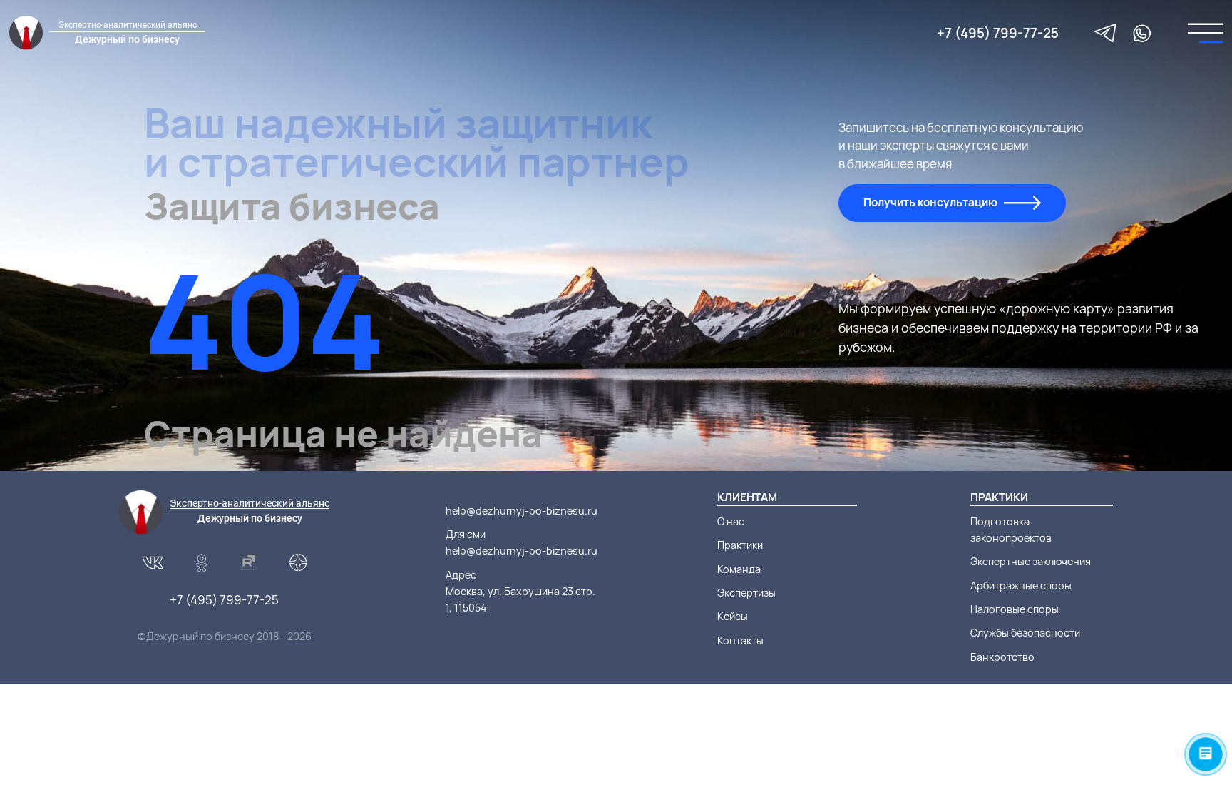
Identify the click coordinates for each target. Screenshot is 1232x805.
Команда (739, 569)
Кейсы (732, 616)
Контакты (740, 640)
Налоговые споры (1014, 609)
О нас (730, 521)
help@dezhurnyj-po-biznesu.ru (521, 510)
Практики (740, 545)
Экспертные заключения (1030, 561)
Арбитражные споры (1021, 585)
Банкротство (1002, 657)
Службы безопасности (1025, 632)
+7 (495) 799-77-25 (998, 33)
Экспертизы (746, 592)
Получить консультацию (930, 202)
